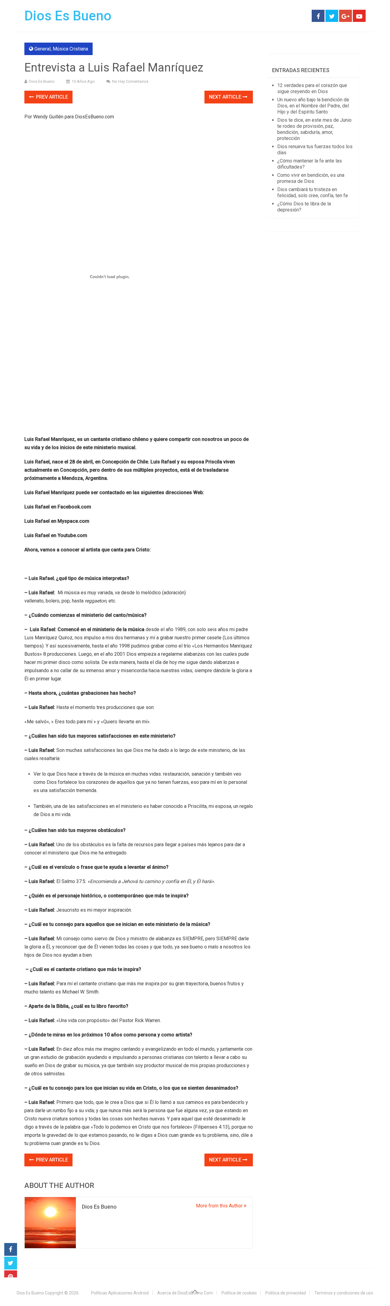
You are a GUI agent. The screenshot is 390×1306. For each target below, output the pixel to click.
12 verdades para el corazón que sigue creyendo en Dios (312, 88)
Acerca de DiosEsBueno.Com (185, 1292)
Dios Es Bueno (68, 16)
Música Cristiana (70, 49)
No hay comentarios (130, 81)
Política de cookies (239, 1292)
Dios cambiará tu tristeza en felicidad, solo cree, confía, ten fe (312, 192)
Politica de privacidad (285, 1292)
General (42, 49)
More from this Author (220, 1206)
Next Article (226, 97)
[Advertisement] (138, 169)
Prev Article (51, 97)
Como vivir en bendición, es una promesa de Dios (310, 178)
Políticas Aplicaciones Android (120, 1292)
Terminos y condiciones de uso (343, 1292)
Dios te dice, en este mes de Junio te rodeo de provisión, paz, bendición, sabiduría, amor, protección (314, 129)
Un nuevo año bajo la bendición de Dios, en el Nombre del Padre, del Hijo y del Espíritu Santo (313, 106)
